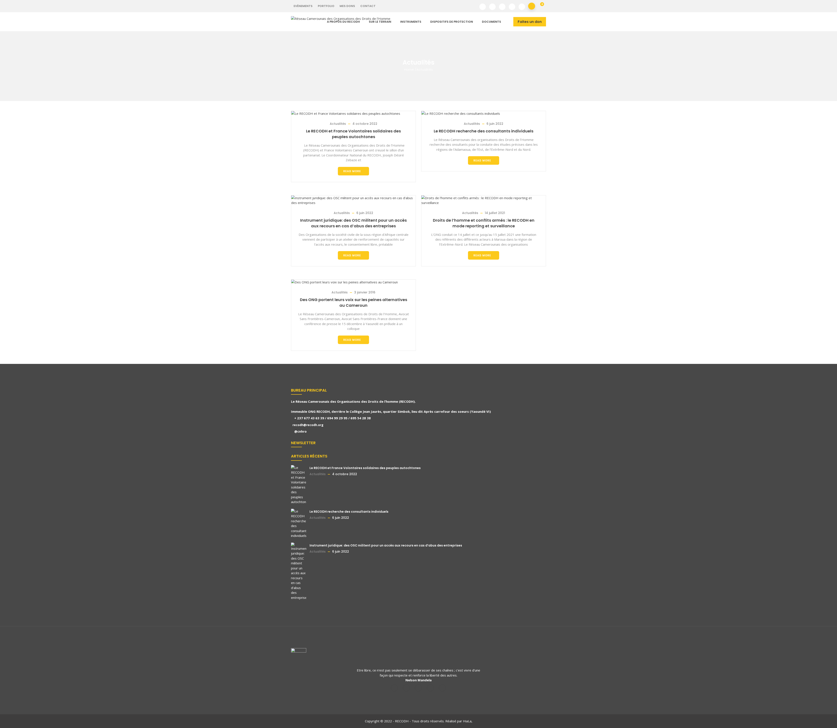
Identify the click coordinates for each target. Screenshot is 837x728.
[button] (540, 6)
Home (409, 69)
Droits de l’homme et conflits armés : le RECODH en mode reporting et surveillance (483, 223)
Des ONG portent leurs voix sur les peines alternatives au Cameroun (353, 302)
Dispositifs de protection (451, 22)
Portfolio (326, 6)
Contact (368, 6)
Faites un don (530, 21)
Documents (491, 22)
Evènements (303, 6)
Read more (352, 171)
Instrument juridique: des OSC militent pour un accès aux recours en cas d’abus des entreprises (353, 223)
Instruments (410, 22)
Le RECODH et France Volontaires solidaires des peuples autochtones (353, 133)
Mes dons (347, 6)
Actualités (338, 124)
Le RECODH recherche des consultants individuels (483, 131)
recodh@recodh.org (307, 425)
